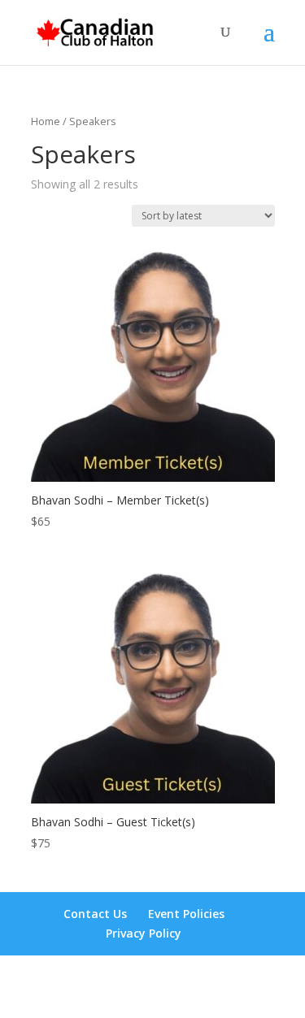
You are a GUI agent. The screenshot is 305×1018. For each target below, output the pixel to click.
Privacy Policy (143, 933)
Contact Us (95, 913)
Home (45, 121)
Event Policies (186, 913)
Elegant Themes (149, 977)
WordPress (153, 995)
